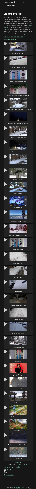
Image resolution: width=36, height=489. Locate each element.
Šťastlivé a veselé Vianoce (18, 137)
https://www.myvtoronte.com (13, 37)
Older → (18, 462)
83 (24, 464)
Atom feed (9, 470)
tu (24, 34)
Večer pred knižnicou (18, 152)
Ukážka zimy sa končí (18, 277)
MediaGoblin (17, 487)
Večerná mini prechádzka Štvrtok (18, 123)
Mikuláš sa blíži (18, 319)
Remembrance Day (18, 389)
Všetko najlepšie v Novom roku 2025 (18, 95)
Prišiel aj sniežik (18, 179)
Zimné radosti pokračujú (18, 67)
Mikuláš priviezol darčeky (18, 305)
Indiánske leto (18, 430)
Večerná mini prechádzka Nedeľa (18, 445)
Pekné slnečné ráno (18, 53)
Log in (25, 2)
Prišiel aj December (18, 333)
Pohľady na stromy (18, 403)
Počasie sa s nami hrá (18, 249)
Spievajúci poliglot (18, 375)
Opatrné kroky (18, 291)
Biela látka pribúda (18, 347)
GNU (23, 487)
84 (26, 464)
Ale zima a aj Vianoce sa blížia (18, 235)
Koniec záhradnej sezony (18, 417)
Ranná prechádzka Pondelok (18, 459)
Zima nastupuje (18, 207)
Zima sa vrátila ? (18, 263)
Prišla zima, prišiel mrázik (18, 221)
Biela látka (18, 361)
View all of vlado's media (12, 467)
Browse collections (10, 40)
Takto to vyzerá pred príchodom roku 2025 (18, 109)
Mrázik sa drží (18, 193)
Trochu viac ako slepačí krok (18, 81)
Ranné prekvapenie (18, 166)
